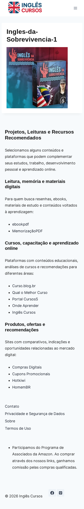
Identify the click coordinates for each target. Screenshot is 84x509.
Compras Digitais (27, 367)
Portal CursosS (25, 299)
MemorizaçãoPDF (27, 231)
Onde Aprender (25, 305)
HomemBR (21, 387)
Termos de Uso (18, 428)
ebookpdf (20, 224)
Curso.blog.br (24, 286)
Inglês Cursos (23, 312)
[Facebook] (52, 493)
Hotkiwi (18, 380)
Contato (12, 406)
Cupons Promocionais (31, 374)
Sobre (10, 421)
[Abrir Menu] (75, 8)
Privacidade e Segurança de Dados (35, 414)
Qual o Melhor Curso (30, 292)
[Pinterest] (60, 493)
